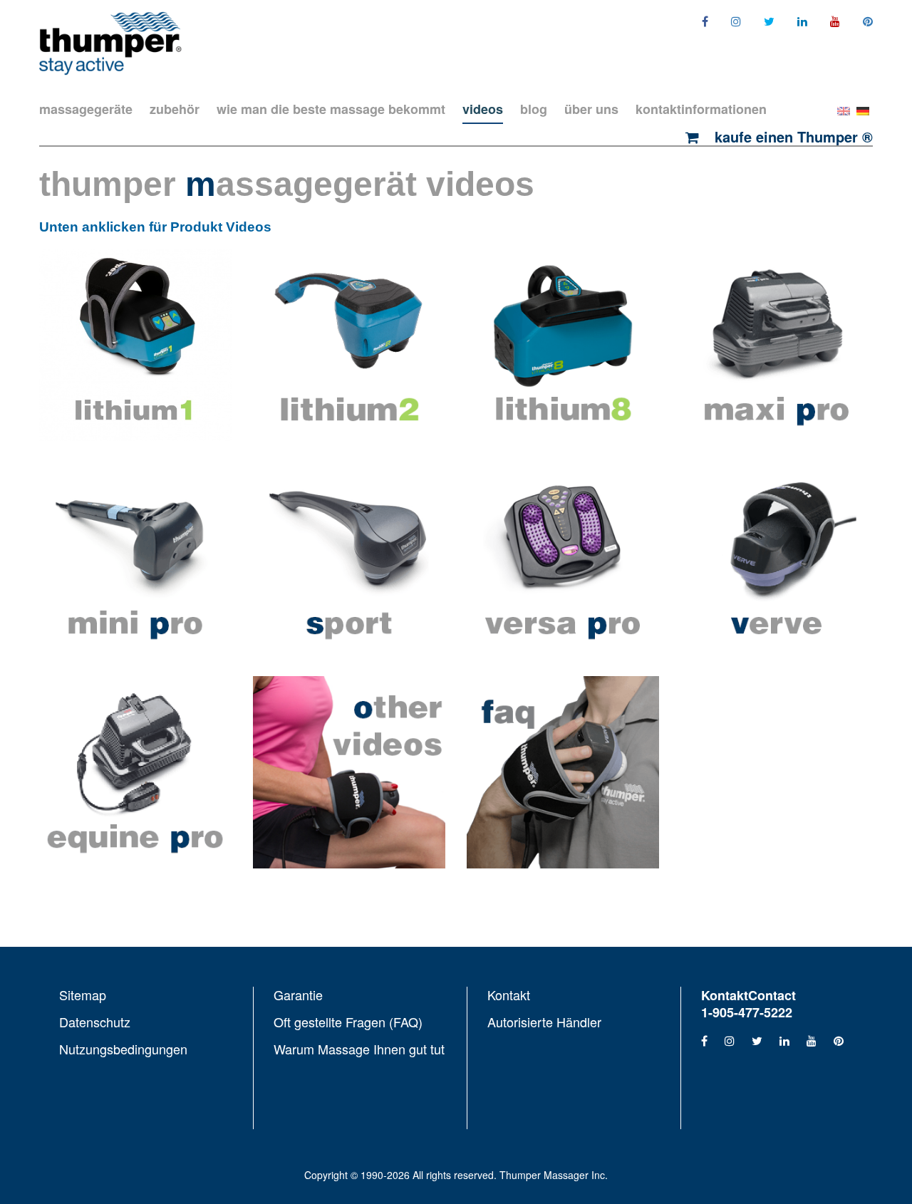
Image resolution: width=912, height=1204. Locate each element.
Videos (482, 109)
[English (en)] (843, 109)
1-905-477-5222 (746, 1012)
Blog (533, 109)
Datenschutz (94, 1021)
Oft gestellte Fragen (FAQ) (348, 1021)
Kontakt (508, 995)
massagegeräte (86, 109)
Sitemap (82, 995)
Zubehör (175, 109)
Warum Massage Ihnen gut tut (359, 1048)
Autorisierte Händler (544, 1020)
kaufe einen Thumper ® (791, 136)
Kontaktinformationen (701, 109)
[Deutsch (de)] (862, 109)
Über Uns (591, 109)
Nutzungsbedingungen (123, 1048)
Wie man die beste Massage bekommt (331, 109)
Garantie (298, 995)
